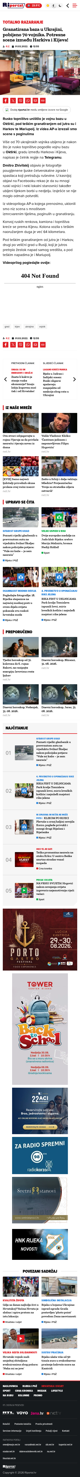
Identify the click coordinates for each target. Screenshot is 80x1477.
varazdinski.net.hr (33, 1444)
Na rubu (8, 1395)
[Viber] (20, 100)
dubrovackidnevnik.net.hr (31, 1451)
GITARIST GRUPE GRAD (16, 531)
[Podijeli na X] (13, 100)
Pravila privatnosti (44, 1423)
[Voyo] (22, 1413)
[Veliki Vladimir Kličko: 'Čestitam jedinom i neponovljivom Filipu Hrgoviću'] (59, 423)
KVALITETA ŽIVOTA (13, 1300)
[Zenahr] (37, 1413)
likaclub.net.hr (9, 1458)
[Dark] (60, 5)
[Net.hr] (8, 1413)
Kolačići (6, 1423)
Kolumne (23, 1395)
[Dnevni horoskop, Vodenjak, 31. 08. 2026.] (21, 694)
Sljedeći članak (74, 379)
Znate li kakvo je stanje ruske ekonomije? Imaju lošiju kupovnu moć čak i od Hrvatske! (23, 384)
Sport (46, 553)
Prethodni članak (6, 379)
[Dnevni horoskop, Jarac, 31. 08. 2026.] (59, 694)
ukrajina (29, 326)
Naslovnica (10, 1386)
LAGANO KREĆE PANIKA (55, 369)
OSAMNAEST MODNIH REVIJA (19, 591)
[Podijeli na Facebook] (5, 100)
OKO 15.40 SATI (44, 849)
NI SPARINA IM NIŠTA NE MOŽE (52, 814)
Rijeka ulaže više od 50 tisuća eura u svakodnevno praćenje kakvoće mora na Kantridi (58, 1362)
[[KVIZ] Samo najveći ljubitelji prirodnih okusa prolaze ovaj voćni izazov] (21, 466)
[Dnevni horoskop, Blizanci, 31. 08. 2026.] (59, 647)
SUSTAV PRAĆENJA (52, 1352)
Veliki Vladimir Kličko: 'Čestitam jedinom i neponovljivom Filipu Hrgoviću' (56, 441)
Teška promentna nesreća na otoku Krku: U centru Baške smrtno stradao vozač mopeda (54, 858)
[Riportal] (14, 5)
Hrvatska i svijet (13, 1322)
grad (7, 326)
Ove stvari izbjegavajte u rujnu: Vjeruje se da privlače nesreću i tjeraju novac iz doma (21, 441)
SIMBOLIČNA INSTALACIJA (56, 1300)
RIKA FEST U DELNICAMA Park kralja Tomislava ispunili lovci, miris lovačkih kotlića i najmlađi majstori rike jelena (58, 606)
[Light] (48, 5)
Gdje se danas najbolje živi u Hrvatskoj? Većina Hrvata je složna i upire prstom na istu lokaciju (21, 1310)
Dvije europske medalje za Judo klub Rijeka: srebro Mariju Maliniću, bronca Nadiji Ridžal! (58, 541)
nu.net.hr (51, 1451)
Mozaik (42, 1391)
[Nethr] (54, 1413)
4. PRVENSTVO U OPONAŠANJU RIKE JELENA (59, 592)
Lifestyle (57, 1391)
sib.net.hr (50, 1444)
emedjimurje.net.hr (11, 1444)
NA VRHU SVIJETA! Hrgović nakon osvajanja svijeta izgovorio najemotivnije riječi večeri (55, 888)
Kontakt (65, 1430)
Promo (38, 1395)
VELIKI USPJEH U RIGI (53, 531)
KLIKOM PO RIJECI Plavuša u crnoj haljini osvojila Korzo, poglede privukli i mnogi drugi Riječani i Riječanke (55, 825)
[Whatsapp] (28, 100)
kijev (17, 326)
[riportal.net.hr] (9, 1466)
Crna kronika (45, 868)
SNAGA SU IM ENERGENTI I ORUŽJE (22, 371)
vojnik (42, 326)
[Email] (35, 100)
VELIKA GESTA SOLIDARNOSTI (20, 1352)
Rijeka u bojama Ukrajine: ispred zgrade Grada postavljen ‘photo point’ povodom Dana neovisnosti (58, 1310)
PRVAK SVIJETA (44, 880)
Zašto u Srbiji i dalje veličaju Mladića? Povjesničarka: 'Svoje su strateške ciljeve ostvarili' (59, 484)
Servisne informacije (12, 1430)
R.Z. (8, 46)
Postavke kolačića (23, 1423)
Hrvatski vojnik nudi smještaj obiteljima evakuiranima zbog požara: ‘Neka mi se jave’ (20, 1362)
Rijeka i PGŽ (11, 560)
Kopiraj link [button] (43, 100)
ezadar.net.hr (9, 1451)
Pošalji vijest (51, 1430)
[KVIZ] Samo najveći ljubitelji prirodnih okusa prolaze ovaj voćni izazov (19, 483)
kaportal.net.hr (65, 1444)
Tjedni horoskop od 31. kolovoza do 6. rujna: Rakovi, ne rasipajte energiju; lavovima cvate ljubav (18, 667)
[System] (54, 5)
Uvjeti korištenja (33, 1430)
